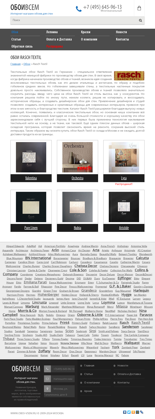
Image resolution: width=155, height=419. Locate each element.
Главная (15, 64)
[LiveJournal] (142, 412)
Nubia (77, 228)
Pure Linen (31, 228)
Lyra (124, 178)
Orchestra (77, 178)
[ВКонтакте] (125, 412)
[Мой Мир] (137, 412)
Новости (122, 365)
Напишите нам (62, 379)
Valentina (31, 178)
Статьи (88, 374)
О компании (92, 382)
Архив (88, 391)
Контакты (123, 382)
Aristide (124, 228)
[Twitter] (129, 412)
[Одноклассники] (133, 412)
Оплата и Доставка (129, 374)
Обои (24, 7)
